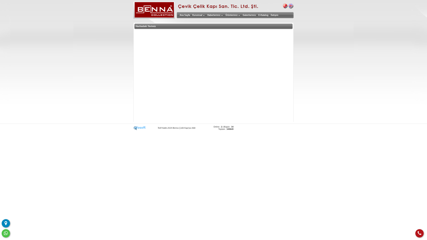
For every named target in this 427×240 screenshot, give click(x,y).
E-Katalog (263, 15)
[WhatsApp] (6, 233)
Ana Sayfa (185, 15)
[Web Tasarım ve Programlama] (139, 129)
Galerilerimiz (249, 15)
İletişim (274, 15)
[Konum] (6, 223)
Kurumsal (197, 15)
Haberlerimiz (214, 15)
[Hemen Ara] (419, 233)
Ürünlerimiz (232, 15)
